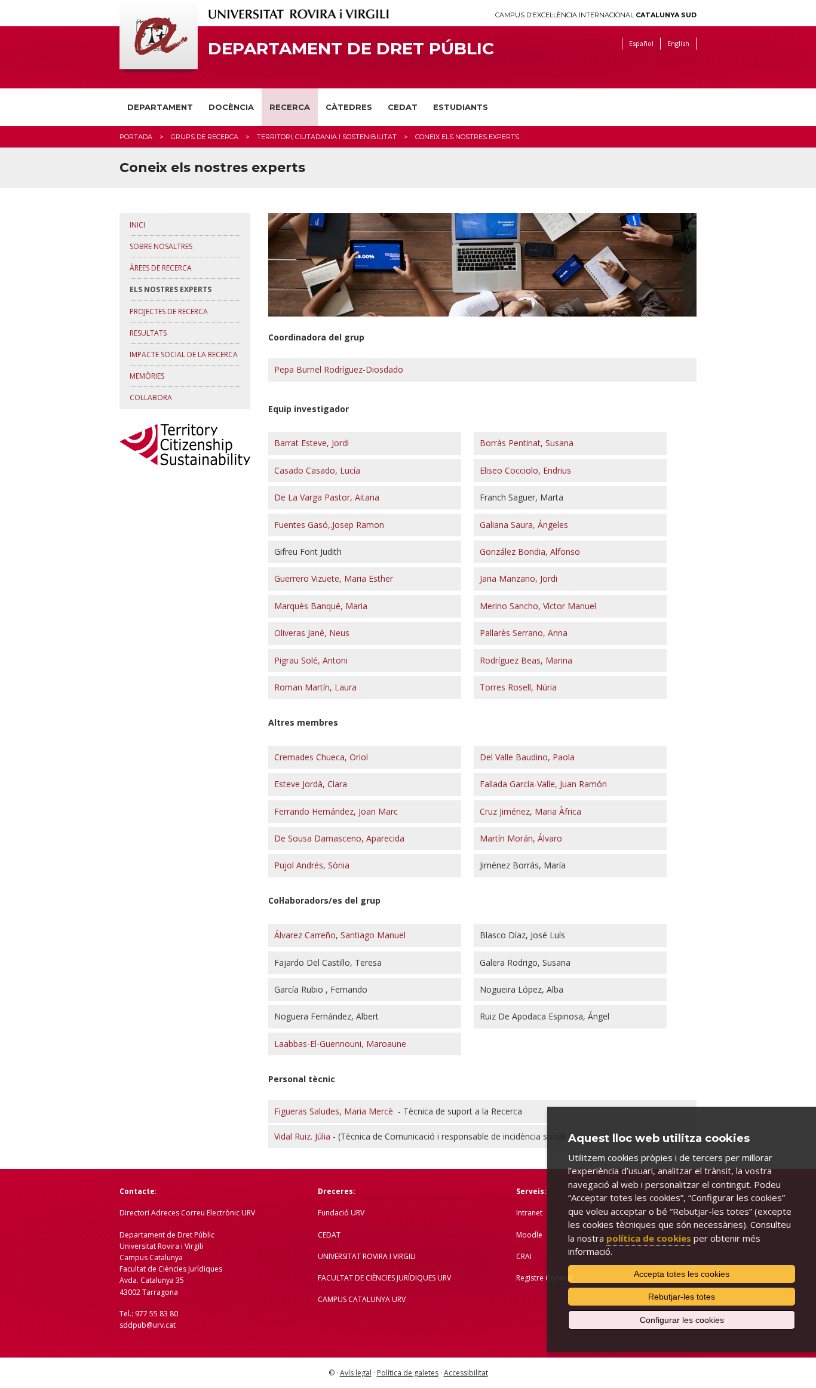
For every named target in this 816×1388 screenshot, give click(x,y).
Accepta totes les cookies (681, 1274)
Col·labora (151, 397)
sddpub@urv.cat (147, 1325)
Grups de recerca (204, 137)
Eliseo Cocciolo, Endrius (525, 470)
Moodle (529, 1235)
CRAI (524, 1256)
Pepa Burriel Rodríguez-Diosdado (338, 369)
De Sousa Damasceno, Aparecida (339, 838)
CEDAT (403, 107)
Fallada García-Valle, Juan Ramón (543, 784)
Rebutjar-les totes (681, 1296)
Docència (231, 107)
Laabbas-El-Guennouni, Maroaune (340, 1043)
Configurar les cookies (682, 1320)
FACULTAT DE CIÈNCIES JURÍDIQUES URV (384, 1278)
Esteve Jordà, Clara (310, 784)
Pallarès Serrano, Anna (523, 632)
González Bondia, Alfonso (530, 551)
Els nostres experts (170, 289)
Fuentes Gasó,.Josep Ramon (329, 524)
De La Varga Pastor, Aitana (326, 497)
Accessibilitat (466, 1373)
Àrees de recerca (161, 268)
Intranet (529, 1213)
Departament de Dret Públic (351, 48)
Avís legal (356, 1373)
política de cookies (648, 1238)
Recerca (289, 107)
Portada (135, 137)
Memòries (147, 376)
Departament (160, 107)
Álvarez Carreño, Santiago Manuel (340, 935)
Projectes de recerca (169, 311)
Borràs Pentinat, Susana (526, 443)
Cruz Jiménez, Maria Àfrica (530, 811)
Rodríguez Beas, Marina (526, 660)
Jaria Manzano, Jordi (518, 578)
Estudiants (460, 107)
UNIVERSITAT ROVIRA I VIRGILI (367, 1256)
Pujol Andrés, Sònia (311, 865)
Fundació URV (341, 1213)
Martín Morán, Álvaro (521, 838)
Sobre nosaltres (161, 246)
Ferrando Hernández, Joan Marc (336, 811)
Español (641, 43)
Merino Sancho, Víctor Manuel (538, 606)
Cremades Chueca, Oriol (321, 757)
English (678, 43)
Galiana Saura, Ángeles (524, 524)
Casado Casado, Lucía (317, 470)
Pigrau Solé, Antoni (311, 660)
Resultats (148, 333)
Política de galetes (407, 1373)
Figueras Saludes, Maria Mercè (333, 1111)
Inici (137, 225)
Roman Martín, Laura (315, 687)
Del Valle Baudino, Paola (527, 757)
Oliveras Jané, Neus (311, 632)
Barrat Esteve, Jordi (311, 443)
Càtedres (349, 107)
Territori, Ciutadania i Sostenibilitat (327, 137)
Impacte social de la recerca (184, 354)
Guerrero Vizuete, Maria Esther (333, 578)
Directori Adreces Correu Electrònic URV (187, 1213)
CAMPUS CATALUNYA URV (362, 1299)
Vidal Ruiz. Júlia (302, 1136)
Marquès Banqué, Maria (320, 606)
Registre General (544, 1278)
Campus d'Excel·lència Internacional (596, 15)
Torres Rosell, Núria (518, 687)
